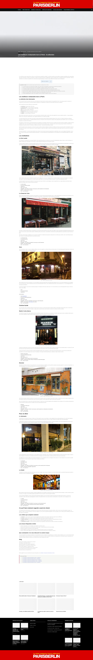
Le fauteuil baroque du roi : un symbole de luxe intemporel (68, 644)
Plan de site (32, 627)
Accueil (19, 9)
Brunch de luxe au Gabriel (61, 611)
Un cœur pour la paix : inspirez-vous (53, 628)
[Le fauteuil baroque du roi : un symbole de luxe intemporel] (68, 640)
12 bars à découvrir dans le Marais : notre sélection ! (24, 641)
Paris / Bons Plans (26, 9)
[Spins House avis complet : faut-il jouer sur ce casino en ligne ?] (76, 640)
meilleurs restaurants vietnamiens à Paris (47, 552)
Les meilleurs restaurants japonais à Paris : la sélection (32, 557)
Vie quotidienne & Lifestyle (69, 9)
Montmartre (25, 296)
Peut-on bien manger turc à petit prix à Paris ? (26, 546)
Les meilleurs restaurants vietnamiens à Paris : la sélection (32, 561)
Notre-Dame (31, 301)
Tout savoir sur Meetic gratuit (52, 631)
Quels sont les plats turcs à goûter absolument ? (27, 544)
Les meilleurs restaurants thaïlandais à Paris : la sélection (32, 559)
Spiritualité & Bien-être (46, 9)
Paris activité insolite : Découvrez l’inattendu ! (27, 595)
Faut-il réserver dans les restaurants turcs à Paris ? (27, 548)
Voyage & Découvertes (57, 9)
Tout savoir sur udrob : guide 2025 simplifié (54, 626)
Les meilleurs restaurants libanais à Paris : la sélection (31, 562)
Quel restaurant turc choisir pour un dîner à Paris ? (27, 545)
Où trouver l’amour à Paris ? (61, 595)
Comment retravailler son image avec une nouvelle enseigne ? (16, 630)
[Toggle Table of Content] (50, 81)
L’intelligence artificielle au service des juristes (68, 629)
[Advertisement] (46, 68)
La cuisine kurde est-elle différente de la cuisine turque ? (28, 547)
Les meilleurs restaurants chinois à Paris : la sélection (31, 558)
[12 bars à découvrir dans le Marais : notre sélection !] (24, 637)
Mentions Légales (33, 623)
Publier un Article (33, 625)
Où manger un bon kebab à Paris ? (24, 542)
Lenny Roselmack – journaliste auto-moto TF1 (54, 629)
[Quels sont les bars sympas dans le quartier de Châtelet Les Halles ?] (16, 637)
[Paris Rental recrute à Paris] (24, 625)
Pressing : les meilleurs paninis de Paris (26, 611)
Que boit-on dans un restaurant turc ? (25, 549)
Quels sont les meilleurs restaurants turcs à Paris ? (27, 541)
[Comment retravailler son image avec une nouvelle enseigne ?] (16, 625)
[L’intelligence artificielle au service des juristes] (68, 625)
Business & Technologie (36, 9)
